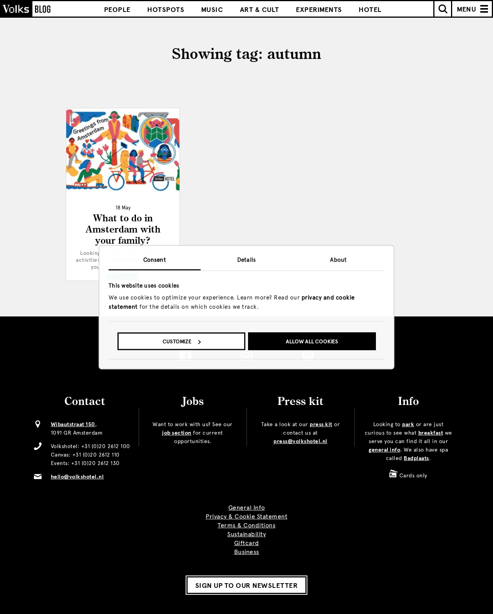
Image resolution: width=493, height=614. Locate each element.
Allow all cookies (312, 341)
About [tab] (338, 259)
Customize (177, 341)
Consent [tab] (154, 259)
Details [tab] (246, 259)
